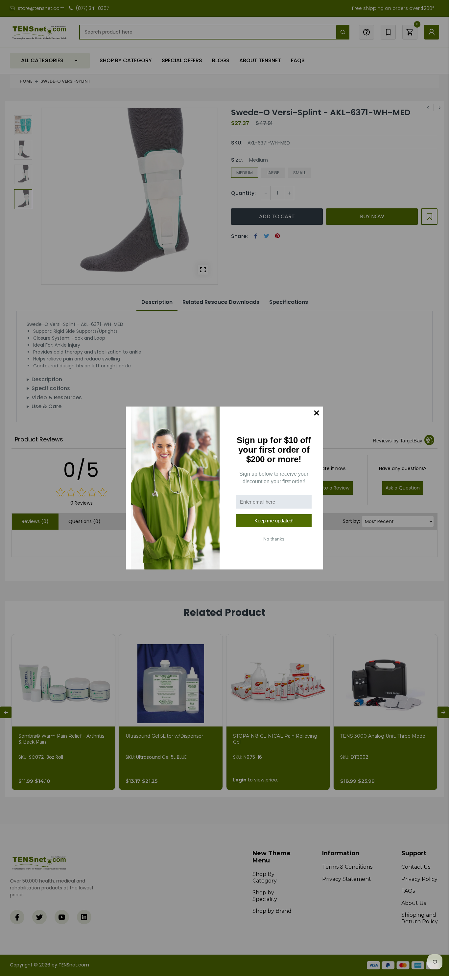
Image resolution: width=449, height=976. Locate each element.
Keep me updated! (274, 520)
